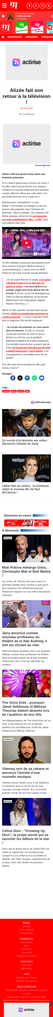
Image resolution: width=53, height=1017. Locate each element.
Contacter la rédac (27, 955)
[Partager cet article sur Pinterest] (26, 379)
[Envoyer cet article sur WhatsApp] (34, 379)
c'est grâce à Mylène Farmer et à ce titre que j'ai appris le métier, (28, 283)
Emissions (31, 37)
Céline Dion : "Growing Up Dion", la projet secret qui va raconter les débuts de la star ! (25, 837)
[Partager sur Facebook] (12, 379)
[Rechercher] (42, 6)
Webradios (15, 37)
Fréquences (26, 933)
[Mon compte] (49, 6)
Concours (26, 952)
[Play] (4, 16)
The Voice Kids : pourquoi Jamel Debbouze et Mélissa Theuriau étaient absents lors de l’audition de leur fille (25, 708)
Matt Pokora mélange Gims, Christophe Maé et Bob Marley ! (26, 571)
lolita (27, 391)
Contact (26, 926)
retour (20, 391)
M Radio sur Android (26, 981)
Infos (26, 945)
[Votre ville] (29, 6)
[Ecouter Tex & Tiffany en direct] (26, 522)
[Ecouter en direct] (36, 6)
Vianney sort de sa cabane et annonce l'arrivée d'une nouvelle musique (25, 773)
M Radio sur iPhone (26, 977)
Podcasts (27, 965)
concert (6, 391)
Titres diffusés (26, 929)
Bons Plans (26, 942)
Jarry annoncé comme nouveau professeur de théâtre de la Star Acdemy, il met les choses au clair (24, 639)
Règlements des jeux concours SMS (26, 996)
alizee (13, 391)
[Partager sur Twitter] (19, 379)
